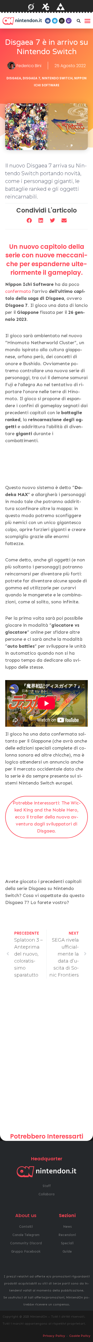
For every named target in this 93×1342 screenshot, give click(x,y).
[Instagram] (62, 21)
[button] (78, 21)
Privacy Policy (54, 1336)
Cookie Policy (79, 1336)
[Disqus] (46, 1057)
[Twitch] (69, 21)
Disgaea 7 (31, 78)
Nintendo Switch (57, 78)
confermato (18, 291)
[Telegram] (55, 21)
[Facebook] (48, 21)
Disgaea (13, 78)
